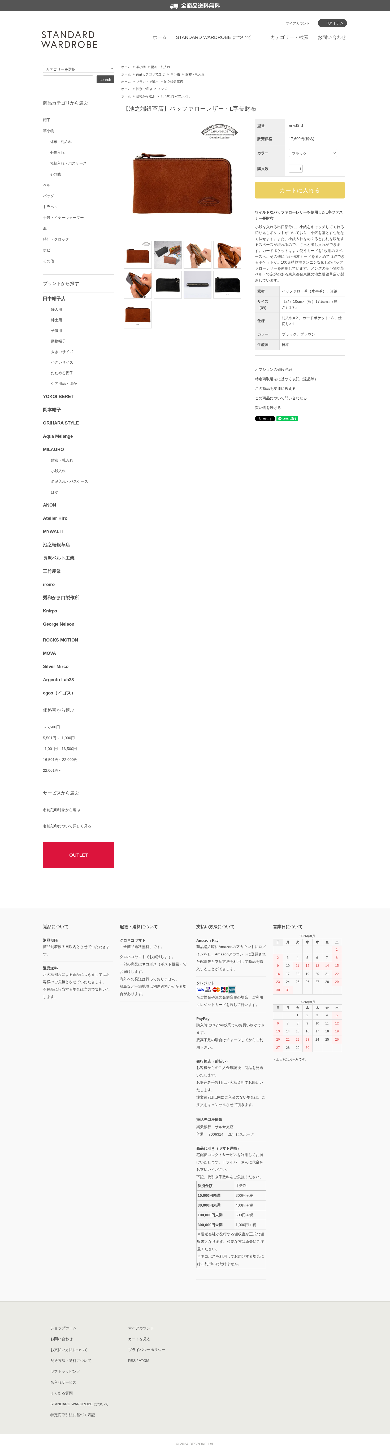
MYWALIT (53, 531)
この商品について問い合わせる (281, 398)
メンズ (162, 89)
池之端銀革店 (173, 82)
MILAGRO (53, 449)
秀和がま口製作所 (61, 597)
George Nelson (58, 624)
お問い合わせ (332, 37)
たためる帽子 (62, 373)
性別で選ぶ (144, 89)
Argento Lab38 (58, 679)
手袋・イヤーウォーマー (63, 217)
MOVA (49, 653)
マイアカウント (298, 23)
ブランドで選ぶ (147, 82)
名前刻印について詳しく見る (67, 826)
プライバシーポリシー (146, 1350)
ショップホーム (63, 1328)
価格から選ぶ (145, 96)
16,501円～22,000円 (175, 96)
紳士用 (56, 320)
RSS (132, 1360)
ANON (49, 505)
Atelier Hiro (55, 518)
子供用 (56, 330)
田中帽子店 (54, 298)
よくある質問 (61, 1393)
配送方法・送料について (70, 1360)
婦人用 (56, 309)
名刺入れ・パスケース (68, 163)
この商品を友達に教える (275, 388)
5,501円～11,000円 (59, 738)
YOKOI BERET (58, 396)
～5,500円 (51, 727)
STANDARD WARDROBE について (214, 37)
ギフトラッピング (65, 1371)
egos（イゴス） (59, 693)
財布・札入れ (160, 67)
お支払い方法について (69, 1350)
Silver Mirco (55, 666)
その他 (55, 174)
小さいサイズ (62, 362)
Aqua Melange (58, 436)
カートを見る (139, 1339)
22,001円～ (52, 770)
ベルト (48, 185)
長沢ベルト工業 (59, 558)
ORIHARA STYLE (61, 423)
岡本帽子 (52, 409)
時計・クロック (56, 239)
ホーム (160, 37)
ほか (54, 492)
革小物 (141, 67)
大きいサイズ (62, 352)
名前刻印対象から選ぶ (61, 810)
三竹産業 (52, 571)
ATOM (144, 1360)
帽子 (46, 120)
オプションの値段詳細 (273, 369)
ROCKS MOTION (60, 640)
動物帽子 (58, 341)
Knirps (50, 610)
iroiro (49, 584)
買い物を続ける (268, 407)
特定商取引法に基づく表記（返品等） (286, 379)
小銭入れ (57, 152)
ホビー (48, 250)
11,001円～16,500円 (60, 749)
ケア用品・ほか (64, 383)
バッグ (48, 196)
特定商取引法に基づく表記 (72, 1415)
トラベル (50, 207)
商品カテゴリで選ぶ (150, 74)
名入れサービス (63, 1382)
